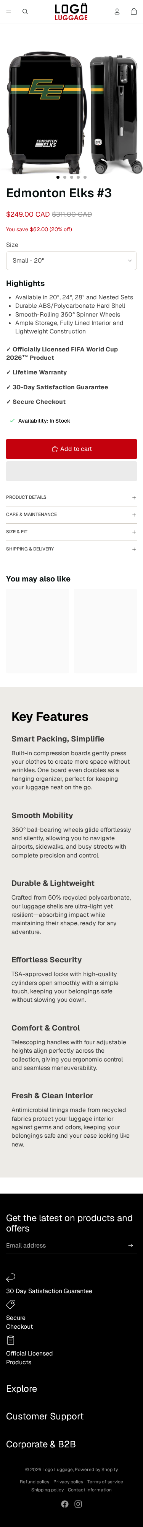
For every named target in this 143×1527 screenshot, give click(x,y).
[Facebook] (64, 1504)
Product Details (26, 497)
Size (12, 245)
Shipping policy (47, 1490)
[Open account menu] (117, 11)
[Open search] (25, 11)
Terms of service (105, 1482)
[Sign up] (130, 1246)
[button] (71, 471)
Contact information (90, 1490)
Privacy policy (68, 1482)
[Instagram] (78, 1504)
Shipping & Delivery (30, 549)
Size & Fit (16, 532)
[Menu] (9, 11)
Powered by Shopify (96, 1470)
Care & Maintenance (31, 514)
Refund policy (34, 1482)
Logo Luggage (57, 1470)
